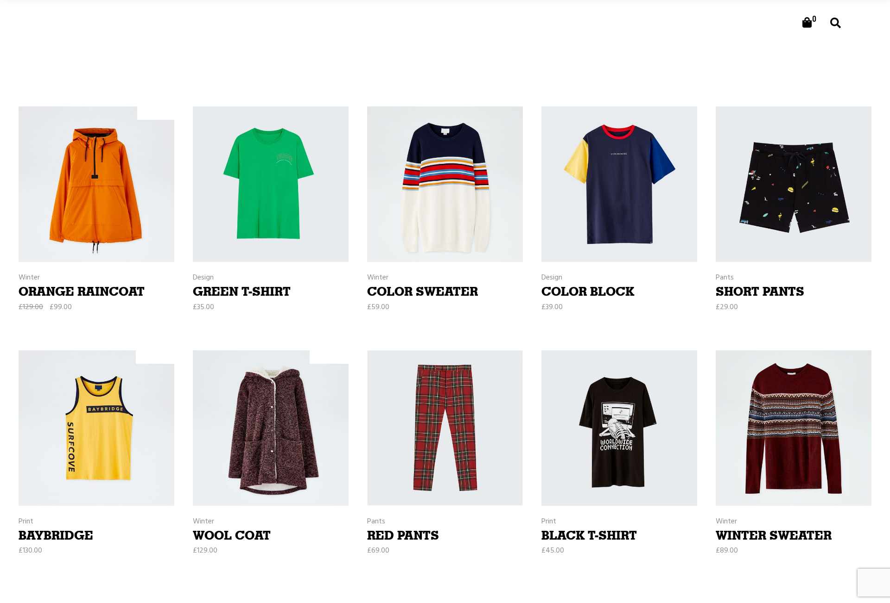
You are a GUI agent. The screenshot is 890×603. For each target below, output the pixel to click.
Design (203, 278)
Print (26, 522)
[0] (807, 23)
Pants (725, 278)
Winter (29, 278)
